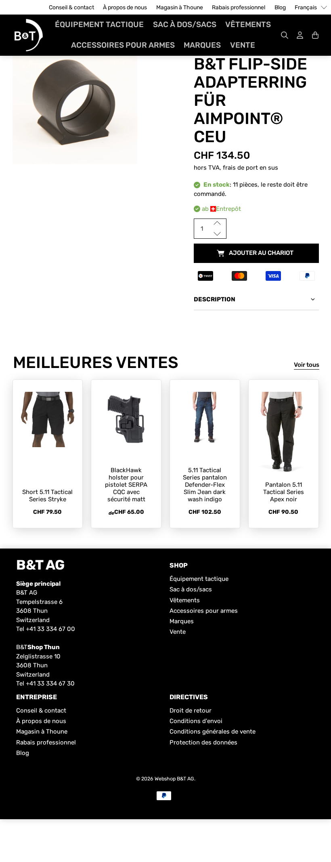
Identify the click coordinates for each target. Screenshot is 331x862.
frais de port (240, 167)
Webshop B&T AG (174, 779)
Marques (202, 45)
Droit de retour (191, 710)
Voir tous (306, 364)
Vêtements (248, 24)
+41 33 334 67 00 (50, 629)
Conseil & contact (71, 7)
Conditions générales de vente (213, 731)
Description (214, 299)
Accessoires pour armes (123, 45)
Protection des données (203, 742)
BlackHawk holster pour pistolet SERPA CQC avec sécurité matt (126, 485)
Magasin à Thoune (179, 7)
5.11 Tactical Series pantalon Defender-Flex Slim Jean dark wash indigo (205, 485)
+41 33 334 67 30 (50, 683)
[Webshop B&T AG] (29, 35)
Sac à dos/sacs (184, 24)
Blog (280, 7)
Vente (242, 45)
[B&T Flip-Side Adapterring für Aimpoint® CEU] (75, 103)
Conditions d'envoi (196, 721)
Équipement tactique (99, 24)
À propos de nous (125, 7)
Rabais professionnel (238, 7)
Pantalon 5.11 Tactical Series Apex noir (283, 492)
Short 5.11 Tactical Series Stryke (47, 495)
